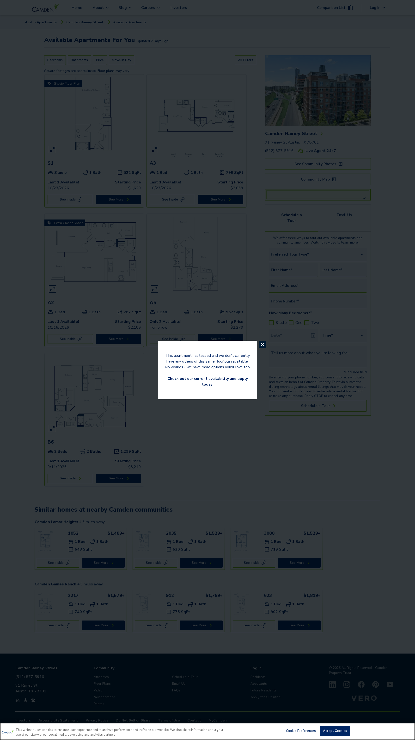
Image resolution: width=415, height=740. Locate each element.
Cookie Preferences (301, 731)
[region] (207, 731)
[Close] (407, 731)
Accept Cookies (335, 731)
